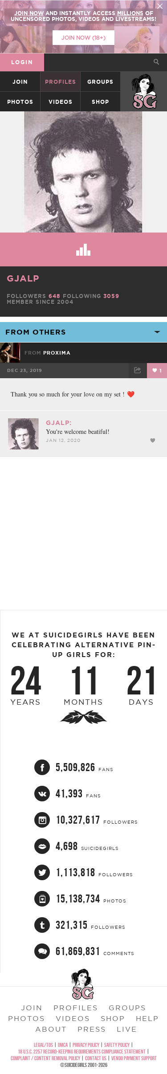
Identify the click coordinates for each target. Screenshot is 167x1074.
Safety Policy (117, 1044)
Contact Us (95, 1058)
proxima (57, 352)
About (51, 1029)
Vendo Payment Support (134, 1058)
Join (20, 82)
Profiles (60, 82)
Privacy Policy (86, 1044)
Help (147, 1018)
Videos (61, 102)
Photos (20, 102)
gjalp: (59, 422)
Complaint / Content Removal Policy (45, 1058)
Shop (100, 102)
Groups (100, 82)
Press (91, 1029)
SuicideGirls (144, 82)
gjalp (23, 278)
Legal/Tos (43, 1044)
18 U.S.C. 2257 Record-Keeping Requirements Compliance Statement (82, 1051)
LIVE (127, 1029)
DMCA (63, 1044)
